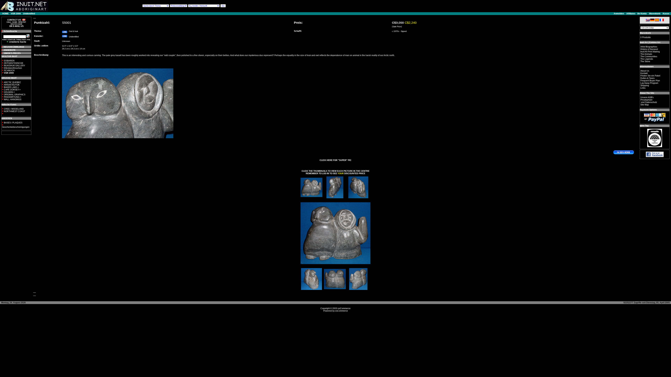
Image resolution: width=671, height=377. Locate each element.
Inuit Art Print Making (650, 51)
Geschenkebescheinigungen (16, 127)
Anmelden (619, 13)
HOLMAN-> (9, 92)
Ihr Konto (642, 13)
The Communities (648, 56)
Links (642, 88)
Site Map (644, 105)
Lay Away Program (649, 83)
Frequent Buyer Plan (650, 80)
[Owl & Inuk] (311, 197)
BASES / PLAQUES (13, 122)
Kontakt (644, 73)
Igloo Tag (644, 125)
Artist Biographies (648, 47)
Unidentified (29, 13)
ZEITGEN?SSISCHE (13, 63)
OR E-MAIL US (16, 26)
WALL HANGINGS (12, 99)
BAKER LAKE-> (11, 87)
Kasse (666, 13)
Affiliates (630, 13)
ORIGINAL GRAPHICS (14, 94)
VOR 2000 (16, 13)
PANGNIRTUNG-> (12, 97)
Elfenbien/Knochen (13, 68)
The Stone (645, 61)
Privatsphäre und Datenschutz (648, 101)
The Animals (646, 54)
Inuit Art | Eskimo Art (650, 42)
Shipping (644, 85)
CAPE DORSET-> (12, 89)
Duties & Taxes (647, 78)
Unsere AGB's (647, 97)
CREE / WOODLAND (13, 109)
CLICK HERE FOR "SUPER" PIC (335, 160)
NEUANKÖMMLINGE (14, 47)
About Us (644, 71)
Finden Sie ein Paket (650, 76)
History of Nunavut (649, 49)
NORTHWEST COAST (14, 111)
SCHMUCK (9, 70)
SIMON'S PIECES (12, 53)
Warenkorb (654, 13)
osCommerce (344, 308)
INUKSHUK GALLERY (14, 65)
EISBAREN (9, 61)
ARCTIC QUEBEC (12, 82)
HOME (5, 13)
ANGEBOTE (10, 50)
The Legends (646, 59)
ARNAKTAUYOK (12, 85)
